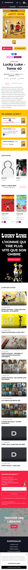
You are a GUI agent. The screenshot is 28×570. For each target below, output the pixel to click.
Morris (17, 74)
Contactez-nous (14, 544)
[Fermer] (26, 554)
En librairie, (10, 131)
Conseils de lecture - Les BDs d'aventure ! (11, 422)
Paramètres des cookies (14, 563)
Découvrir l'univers (14, 259)
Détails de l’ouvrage (17, 83)
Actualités (13, 6)
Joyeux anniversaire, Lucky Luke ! (13, 332)
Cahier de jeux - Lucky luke (10, 465)
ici (6, 504)
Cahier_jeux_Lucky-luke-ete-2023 (13, 444)
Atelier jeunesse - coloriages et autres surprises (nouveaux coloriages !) (12, 355)
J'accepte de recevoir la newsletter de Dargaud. (15, 498)
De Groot (6, 74)
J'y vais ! (14, 526)
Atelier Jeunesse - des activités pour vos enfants (13, 378)
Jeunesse (9, 57)
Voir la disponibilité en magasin (9, 132)
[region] (14, 561)
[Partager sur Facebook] (15, 54)
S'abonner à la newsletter (14, 551)
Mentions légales (14, 549)
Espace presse (14, 546)
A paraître (4, 6)
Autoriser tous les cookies (14, 567)
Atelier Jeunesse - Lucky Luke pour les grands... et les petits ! (13, 310)
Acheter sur (6, 144)
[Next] (24, 170)
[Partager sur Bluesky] (12, 54)
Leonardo (11, 75)
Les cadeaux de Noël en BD (10, 400)
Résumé (7, 83)
